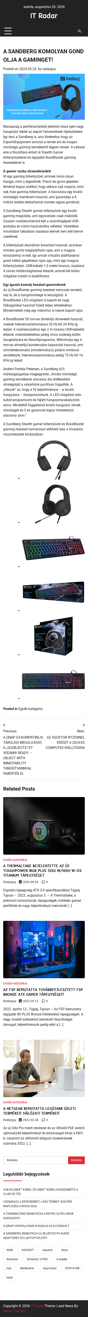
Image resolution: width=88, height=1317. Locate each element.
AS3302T (28, 1250)
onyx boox (50, 1268)
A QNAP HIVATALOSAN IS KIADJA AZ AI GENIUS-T (36, 1226)
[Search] (79, 31)
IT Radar (44, 15)
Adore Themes (14, 1311)
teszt (9, 1277)
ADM (9, 1250)
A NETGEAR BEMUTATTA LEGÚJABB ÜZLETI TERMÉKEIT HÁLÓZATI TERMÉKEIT (39, 1110)
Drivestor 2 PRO (37, 1259)
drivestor (12, 1259)
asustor (48, 1250)
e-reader (62, 1259)
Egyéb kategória (30, 709)
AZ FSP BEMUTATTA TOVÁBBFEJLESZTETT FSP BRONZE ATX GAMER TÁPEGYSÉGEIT (43, 992)
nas (8, 1268)
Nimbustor (27, 1268)
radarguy (49, 69)
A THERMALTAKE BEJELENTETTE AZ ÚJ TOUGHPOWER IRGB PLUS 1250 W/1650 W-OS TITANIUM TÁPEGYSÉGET (42, 870)
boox (65, 1250)
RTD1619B (72, 1268)
